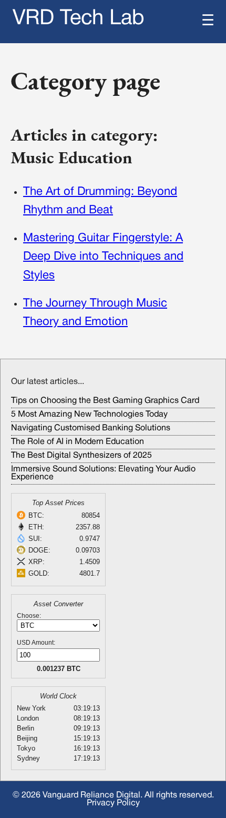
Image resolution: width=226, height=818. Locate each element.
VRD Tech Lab (79, 18)
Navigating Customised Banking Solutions (90, 428)
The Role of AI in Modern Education (77, 442)
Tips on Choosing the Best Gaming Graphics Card (105, 401)
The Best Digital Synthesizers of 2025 (81, 455)
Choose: (29, 615)
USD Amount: (36, 642)
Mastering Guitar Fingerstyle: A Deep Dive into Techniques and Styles (103, 256)
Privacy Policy (113, 803)
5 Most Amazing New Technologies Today (89, 414)
